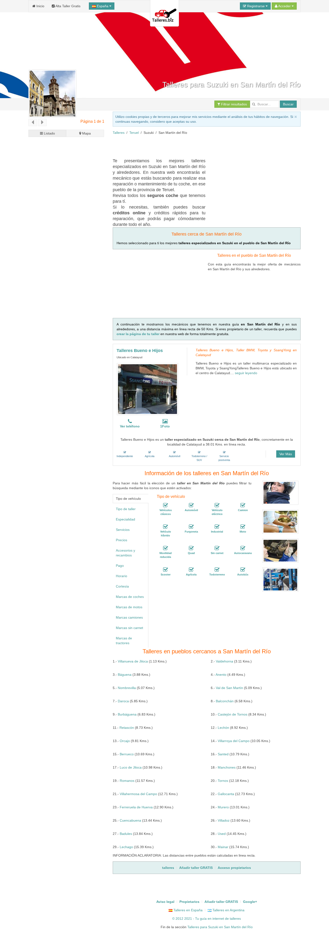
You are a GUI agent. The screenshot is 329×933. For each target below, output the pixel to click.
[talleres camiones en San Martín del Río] (242, 505)
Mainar (223, 847)
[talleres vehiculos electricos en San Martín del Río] (217, 505)
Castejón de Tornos (232, 714)
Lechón (223, 728)
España (102, 6)
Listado (49, 133)
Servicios (123, 530)
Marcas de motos (129, 607)
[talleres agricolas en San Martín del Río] (191, 569)
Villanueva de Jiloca (133, 661)
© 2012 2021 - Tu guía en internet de (201, 918)
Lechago (126, 847)
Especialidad (125, 519)
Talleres (119, 133)
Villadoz (224, 820)
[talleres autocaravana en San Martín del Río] (242, 548)
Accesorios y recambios (125, 552)
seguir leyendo (246, 373)
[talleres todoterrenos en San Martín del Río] (217, 569)
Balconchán (225, 701)
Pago (120, 566)
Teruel (134, 133)
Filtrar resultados (233, 104)
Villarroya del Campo (234, 741)
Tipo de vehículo (128, 498)
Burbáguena (127, 714)
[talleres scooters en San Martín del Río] (165, 569)
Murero (223, 807)
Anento (221, 674)
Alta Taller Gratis (67, 6)
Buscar (288, 104)
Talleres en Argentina (227, 910)
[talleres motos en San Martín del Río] (242, 526)
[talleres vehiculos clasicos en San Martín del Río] (165, 505)
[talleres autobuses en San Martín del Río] (242, 569)
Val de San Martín (229, 688)
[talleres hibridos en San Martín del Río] (165, 526)
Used (222, 834)
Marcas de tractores (124, 640)
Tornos (223, 781)
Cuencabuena (130, 820)
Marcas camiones (129, 617)
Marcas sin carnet (129, 628)
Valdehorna (224, 661)
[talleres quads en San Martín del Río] (191, 548)
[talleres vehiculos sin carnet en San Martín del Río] (217, 548)
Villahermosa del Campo (138, 794)
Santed (223, 754)
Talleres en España (187, 910)
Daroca (123, 701)
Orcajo (125, 741)
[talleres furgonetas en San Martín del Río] (191, 526)
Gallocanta (226, 794)
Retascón (126, 728)
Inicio (39, 6)
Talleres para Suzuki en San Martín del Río (220, 927)
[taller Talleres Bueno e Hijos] (147, 389)
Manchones (227, 767)
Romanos (127, 781)
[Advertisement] (200, 146)
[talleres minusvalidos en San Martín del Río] (165, 548)
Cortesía (122, 586)
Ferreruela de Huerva (136, 807)
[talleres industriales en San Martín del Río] (217, 526)
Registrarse (256, 6)
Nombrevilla (127, 688)
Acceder (284, 6)
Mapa (86, 133)
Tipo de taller (126, 509)
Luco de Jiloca (131, 767)
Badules (126, 834)
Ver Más (285, 454)
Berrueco (127, 754)
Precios (121, 540)
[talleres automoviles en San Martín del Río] (191, 505)
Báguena (125, 674)
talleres (235, 918)
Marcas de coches (130, 597)
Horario (121, 576)
